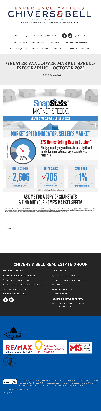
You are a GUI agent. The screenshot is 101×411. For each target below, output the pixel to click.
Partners (72, 49)
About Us (57, 49)
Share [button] (9, 228)
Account (81, 36)
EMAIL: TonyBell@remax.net (69, 280)
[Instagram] (70, 36)
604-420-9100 (34, 36)
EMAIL (20, 36)
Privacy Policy (8, 393)
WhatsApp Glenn (15, 289)
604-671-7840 (53, 36)
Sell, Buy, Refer (19, 49)
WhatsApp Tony (64, 289)
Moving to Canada (76, 43)
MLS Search (20, 43)
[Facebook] (65, 36)
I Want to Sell (40, 49)
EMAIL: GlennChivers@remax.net (23, 285)
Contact (85, 49)
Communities (39, 43)
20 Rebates (57, 43)
